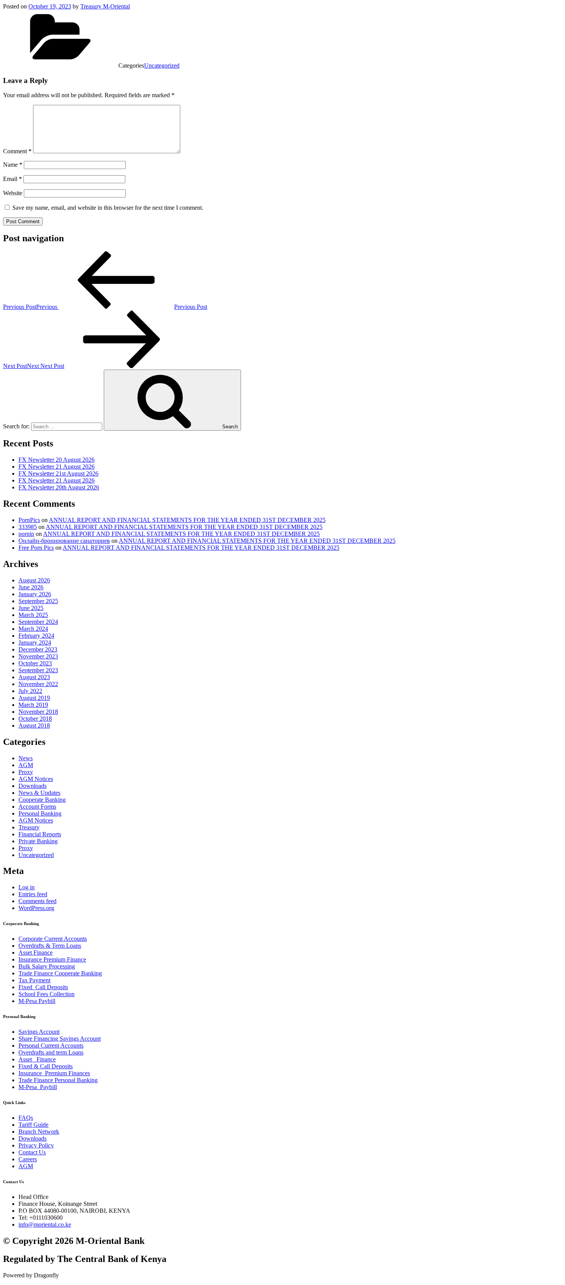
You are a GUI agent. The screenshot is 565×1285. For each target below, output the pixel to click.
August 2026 (34, 580)
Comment (17, 151)
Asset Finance (35, 952)
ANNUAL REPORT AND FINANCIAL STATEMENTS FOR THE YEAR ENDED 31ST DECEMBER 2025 (187, 520)
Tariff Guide (33, 1124)
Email (12, 179)
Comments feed (37, 901)
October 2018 (35, 718)
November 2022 (38, 684)
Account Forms (37, 806)
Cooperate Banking (42, 799)
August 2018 (34, 725)
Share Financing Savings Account (59, 1038)
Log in (26, 887)
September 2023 (38, 670)
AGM (25, 765)
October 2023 (35, 663)
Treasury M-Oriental (105, 6)
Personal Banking (39, 813)
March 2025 (33, 615)
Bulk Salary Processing (46, 966)
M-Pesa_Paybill (37, 1087)
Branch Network (38, 1131)
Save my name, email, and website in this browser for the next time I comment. (107, 207)
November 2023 (38, 656)
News (25, 758)
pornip (26, 534)
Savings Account (39, 1031)
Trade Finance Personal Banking (58, 1080)
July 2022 (30, 691)
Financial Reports (39, 834)
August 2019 (34, 698)
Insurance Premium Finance (52, 959)
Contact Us (32, 1152)
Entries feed (32, 894)
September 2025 (38, 601)
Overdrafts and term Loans (50, 1052)
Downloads (32, 786)
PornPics (29, 520)
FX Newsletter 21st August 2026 (58, 473)
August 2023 (34, 677)
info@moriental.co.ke (44, 1224)
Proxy (25, 772)
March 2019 (33, 704)
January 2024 (34, 642)
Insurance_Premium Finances (54, 1073)
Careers (27, 1159)
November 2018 (38, 711)
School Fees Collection (46, 994)
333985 (27, 527)
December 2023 (37, 649)
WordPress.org (36, 908)
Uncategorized (161, 65)
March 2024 (33, 628)
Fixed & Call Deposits (45, 1066)
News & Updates (39, 792)
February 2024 (36, 635)
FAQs (25, 1117)
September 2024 (38, 621)
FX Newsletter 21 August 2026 (56, 466)
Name (12, 164)
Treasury (29, 827)
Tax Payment (34, 980)
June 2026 (30, 587)
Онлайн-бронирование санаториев (64, 540)
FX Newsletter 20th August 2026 (58, 487)
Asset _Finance (37, 1059)
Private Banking (38, 841)
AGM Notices (35, 779)
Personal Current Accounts (50, 1045)
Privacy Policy (36, 1145)
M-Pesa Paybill (36, 1001)
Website (12, 193)
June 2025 (30, 608)
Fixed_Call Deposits (43, 987)
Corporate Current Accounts (52, 938)
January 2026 (34, 594)
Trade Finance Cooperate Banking (60, 973)
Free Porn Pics (36, 547)
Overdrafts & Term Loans (49, 945)
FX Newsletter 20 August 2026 (56, 459)
